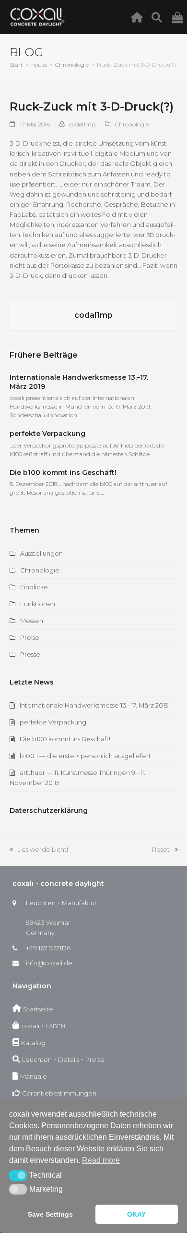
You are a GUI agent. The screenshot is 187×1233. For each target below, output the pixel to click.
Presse (30, 654)
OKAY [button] (136, 1214)
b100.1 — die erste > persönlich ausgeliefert (85, 756)
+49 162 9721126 (48, 948)
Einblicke (34, 587)
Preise (29, 637)
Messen (31, 620)
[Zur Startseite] (139, 17)
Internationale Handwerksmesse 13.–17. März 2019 (94, 705)
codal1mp (82, 124)
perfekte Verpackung (47, 433)
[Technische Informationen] (159, 17)
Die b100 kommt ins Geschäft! (63, 472)
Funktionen (37, 604)
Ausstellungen (41, 553)
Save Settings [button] (50, 1214)
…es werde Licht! (39, 850)
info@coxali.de (49, 963)
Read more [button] (101, 1160)
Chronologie (132, 124)
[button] (18, 1175)
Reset (165, 850)
